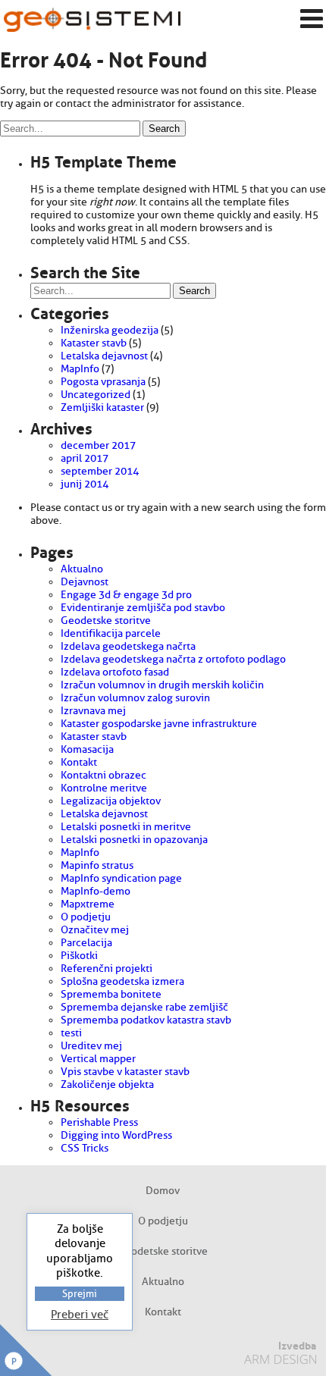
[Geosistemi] (92, 20)
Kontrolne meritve (104, 788)
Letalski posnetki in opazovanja (134, 839)
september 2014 (100, 471)
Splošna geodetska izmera (122, 981)
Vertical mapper (98, 1058)
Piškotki (79, 955)
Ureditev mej (91, 1045)
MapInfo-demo (95, 891)
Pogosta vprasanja (103, 381)
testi (71, 1033)
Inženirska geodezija (109, 330)
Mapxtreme (87, 904)
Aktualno (82, 569)
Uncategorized (95, 394)
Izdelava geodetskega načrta (128, 646)
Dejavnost (84, 581)
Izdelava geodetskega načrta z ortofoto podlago (173, 659)
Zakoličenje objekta (107, 1084)
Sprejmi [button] (79, 1293)
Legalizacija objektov (111, 801)
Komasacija (87, 749)
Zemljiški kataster (102, 407)
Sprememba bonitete (111, 994)
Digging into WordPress (116, 1135)
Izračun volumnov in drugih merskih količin (162, 685)
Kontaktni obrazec (103, 775)
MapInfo (80, 368)
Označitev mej (95, 929)
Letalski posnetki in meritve (126, 826)
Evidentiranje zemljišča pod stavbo (143, 607)
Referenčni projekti (106, 968)
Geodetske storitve (106, 620)
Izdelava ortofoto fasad (115, 672)
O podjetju (86, 917)
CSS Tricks (84, 1148)
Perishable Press (99, 1122)
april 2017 (84, 458)
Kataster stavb (94, 343)
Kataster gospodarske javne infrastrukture (159, 723)
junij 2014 (84, 484)
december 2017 (98, 445)
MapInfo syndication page (121, 878)
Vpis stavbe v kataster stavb (125, 1071)
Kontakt (79, 762)
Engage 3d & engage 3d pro (126, 594)
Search (164, 128)
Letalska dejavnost (104, 355)
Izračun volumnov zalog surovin (135, 697)
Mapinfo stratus (97, 865)
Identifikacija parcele (111, 633)
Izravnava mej (93, 710)
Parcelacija (86, 942)
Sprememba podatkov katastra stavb (146, 1020)
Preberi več (79, 1315)
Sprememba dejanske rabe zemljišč (144, 1007)
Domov (163, 1190)
